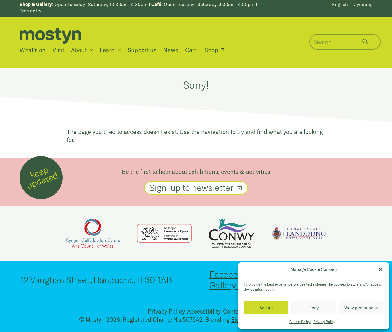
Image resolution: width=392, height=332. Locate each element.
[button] (380, 269)
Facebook (228, 274)
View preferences (361, 307)
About (79, 49)
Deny (313, 307)
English (340, 4)
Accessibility (204, 311)
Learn (107, 49)
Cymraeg (363, 4)
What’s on (33, 49)
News (170, 49)
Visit (58, 49)
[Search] (365, 41)
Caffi (191, 49)
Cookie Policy (300, 322)
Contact (233, 311)
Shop (211, 49)
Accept (266, 307)
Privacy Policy (324, 322)
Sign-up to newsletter (191, 187)
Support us (142, 49)
